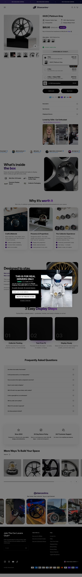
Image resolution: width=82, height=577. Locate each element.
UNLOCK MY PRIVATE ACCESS (25, 296)
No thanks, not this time (25, 300)
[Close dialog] (70, 271)
